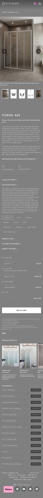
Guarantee (13, 477)
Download (36, 390)
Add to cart (21, 310)
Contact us (32, 475)
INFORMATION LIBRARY (28, 477)
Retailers (21, 475)
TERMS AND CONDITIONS (23, 479)
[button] (19, 159)
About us (11, 475)
